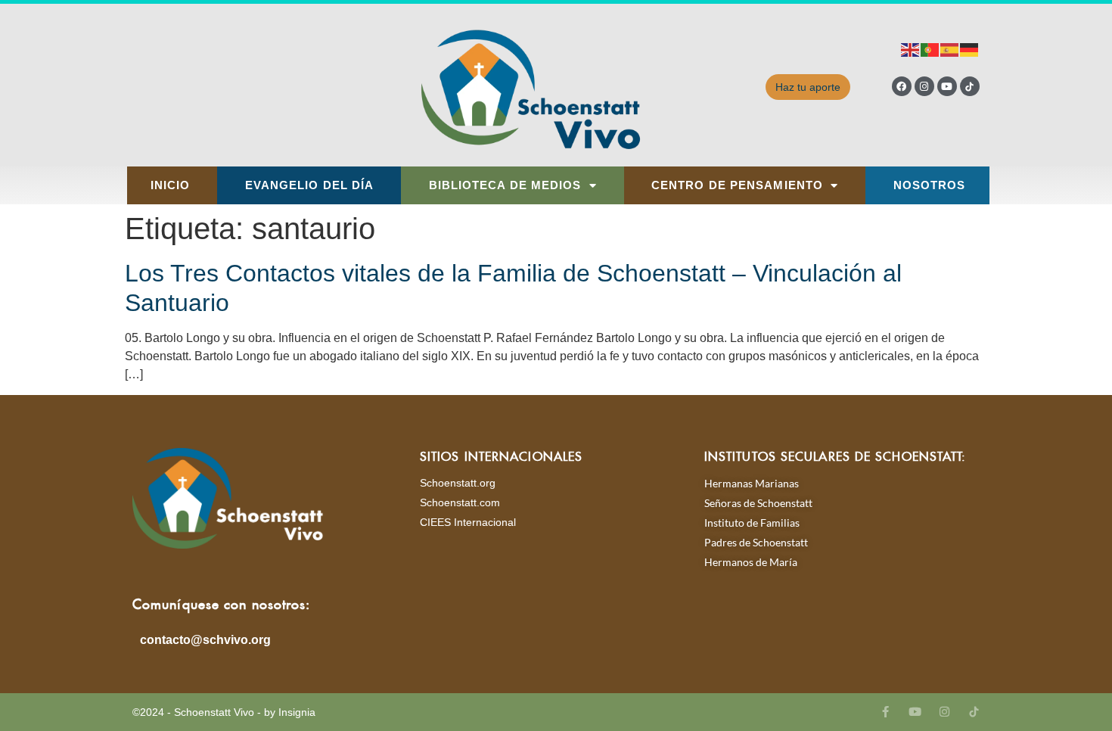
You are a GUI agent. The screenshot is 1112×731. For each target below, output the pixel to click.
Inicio (171, 185)
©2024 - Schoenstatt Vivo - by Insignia (223, 712)
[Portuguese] (930, 48)
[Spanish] (950, 48)
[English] (911, 48)
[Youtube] (947, 86)
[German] (970, 48)
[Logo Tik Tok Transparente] (970, 86)
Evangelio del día (309, 185)
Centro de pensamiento (737, 185)
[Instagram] (924, 86)
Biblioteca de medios (505, 185)
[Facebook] (902, 86)
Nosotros (929, 185)
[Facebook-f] (885, 711)
